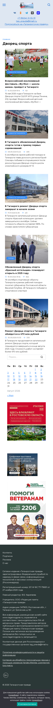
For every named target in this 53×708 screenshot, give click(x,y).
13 (25, 376)
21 (30, 379)
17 (8, 379)
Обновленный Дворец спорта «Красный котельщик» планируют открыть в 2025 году (25, 270)
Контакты (7, 553)
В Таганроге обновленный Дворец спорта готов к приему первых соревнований (25, 145)
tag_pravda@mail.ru (26, 21)
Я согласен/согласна (27, 704)
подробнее (13, 695)
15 (36, 376)
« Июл (10, 395)
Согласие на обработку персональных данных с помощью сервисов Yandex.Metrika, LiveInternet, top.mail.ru (26, 663)
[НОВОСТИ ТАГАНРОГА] (26, 75)
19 (19, 379)
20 (25, 379)
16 (41, 376)
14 (30, 376)
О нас (5, 563)
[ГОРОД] (26, 262)
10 (8, 376)
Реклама (7, 560)
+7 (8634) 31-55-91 (26, 18)
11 (14, 376)
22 (36, 379)
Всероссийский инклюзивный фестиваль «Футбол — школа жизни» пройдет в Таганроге (22, 84)
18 (14, 379)
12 (19, 376)
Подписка (7, 556)
